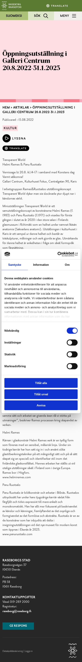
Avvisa (41, 405)
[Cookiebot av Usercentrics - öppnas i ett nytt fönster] (61, 254)
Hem (6, 107)
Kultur (10, 128)
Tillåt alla (41, 383)
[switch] (72, 343)
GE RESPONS (18, 626)
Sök (37, 16)
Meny (64, 16)
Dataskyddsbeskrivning (12, 651)
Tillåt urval (41, 394)
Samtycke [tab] (14, 264)
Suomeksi (14, 16)
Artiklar (21, 107)
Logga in (29, 651)
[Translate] (57, 5)
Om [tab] (67, 264)
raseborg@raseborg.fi (16, 611)
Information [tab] (41, 264)
